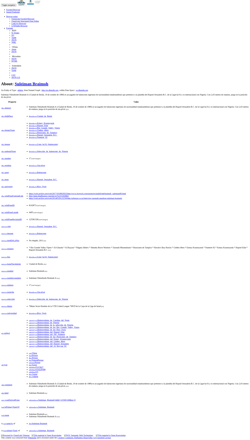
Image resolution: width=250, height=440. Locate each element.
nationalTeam (8, 151)
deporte (7, 233)
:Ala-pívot (37, 165)
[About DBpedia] (21, 5)
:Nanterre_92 (38, 137)
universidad (9, 313)
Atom (13, 49)
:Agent (33, 365)
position (6, 165)
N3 (12, 35)
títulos (6, 306)
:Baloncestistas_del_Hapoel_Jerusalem (49, 344)
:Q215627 (36, 367)
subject (5, 333)
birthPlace (7, 116)
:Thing (33, 353)
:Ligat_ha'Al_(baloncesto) (43, 144)
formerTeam (8, 130)
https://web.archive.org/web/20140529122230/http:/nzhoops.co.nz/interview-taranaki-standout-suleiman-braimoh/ (75, 198)
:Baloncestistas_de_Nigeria (44, 323)
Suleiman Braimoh (31, 83)
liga (5, 257)
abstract (6, 108)
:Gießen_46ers (39, 130)
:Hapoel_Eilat (38, 125)
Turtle (13, 37)
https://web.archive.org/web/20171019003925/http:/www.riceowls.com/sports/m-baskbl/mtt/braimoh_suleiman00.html (77, 194)
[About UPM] (34, 5)
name (5, 415)
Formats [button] (9, 28)
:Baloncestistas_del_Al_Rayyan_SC (48, 346)
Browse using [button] (12, 16)
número (7, 285)
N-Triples (15, 33)
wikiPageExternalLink (12, 196)
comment (6, 385)
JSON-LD (15, 77)
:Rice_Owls (37, 186)
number (6, 158)
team (5, 179)
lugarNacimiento (11, 264)
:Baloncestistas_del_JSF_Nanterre (47, 334)
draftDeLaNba (10, 240)
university (7, 186)
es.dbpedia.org (82, 90)
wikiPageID (8, 205)
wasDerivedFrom (10, 400)
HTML (14, 61)
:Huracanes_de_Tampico (43, 133)
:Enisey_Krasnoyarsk (41, 123)
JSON (14, 40)
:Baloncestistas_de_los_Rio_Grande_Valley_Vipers (54, 327)
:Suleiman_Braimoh (41, 407)
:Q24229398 (37, 369)
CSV (13, 75)
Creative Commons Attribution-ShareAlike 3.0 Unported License (84, 438)
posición (7, 292)
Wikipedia (32, 438)
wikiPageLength (9, 212)
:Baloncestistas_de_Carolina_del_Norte (49, 320)
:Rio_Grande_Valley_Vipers (44, 128)
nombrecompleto (11, 278)
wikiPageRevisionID (11, 219)
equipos (7, 249)
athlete (20, 90)
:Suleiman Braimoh (38, 423)
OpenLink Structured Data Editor (25, 21)
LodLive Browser (18, 23)
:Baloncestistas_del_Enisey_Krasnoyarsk (50, 339)
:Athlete (33, 376)
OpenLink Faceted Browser (22, 19)
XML (13, 42)
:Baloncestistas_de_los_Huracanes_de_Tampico (52, 337)
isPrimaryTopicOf (10, 407)
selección (8, 299)
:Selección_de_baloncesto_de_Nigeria (48, 151)
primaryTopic (10, 430)
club (6, 226)
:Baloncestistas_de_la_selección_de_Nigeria (51, 325)
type (4, 365)
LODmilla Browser (19, 26)
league (5, 144)
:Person (33, 355)
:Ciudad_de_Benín (40, 116)
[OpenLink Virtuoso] (15, 435)
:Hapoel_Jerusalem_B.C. (43, 135)
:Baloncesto (37, 172)
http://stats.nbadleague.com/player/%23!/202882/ (49, 196)
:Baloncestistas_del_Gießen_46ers (47, 341)
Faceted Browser (13, 10)
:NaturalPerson (36, 360)
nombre (7, 271)
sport (5, 172)
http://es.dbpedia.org (50, 90)
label (4, 393)
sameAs (8, 423)
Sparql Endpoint (13, 12)
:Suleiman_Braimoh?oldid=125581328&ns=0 (52, 400)
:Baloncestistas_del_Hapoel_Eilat (46, 332)
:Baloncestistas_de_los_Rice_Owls (47, 330)
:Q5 (33, 372)
